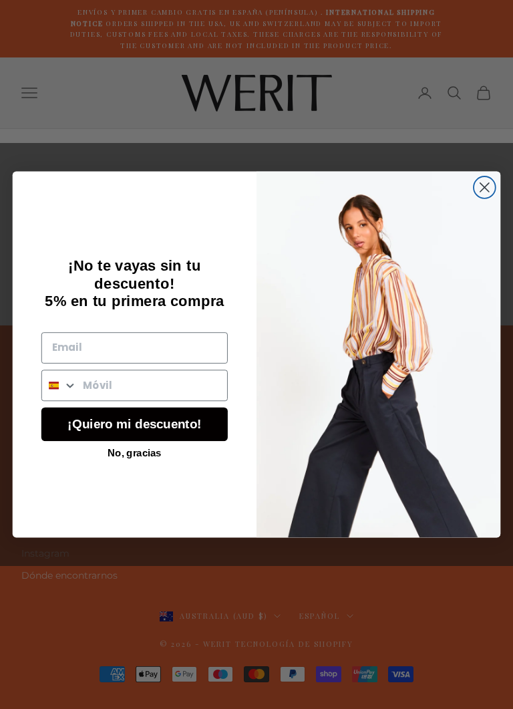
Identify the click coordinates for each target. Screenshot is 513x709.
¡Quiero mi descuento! (134, 424)
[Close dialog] (485, 187)
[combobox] (59, 385)
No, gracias (135, 452)
